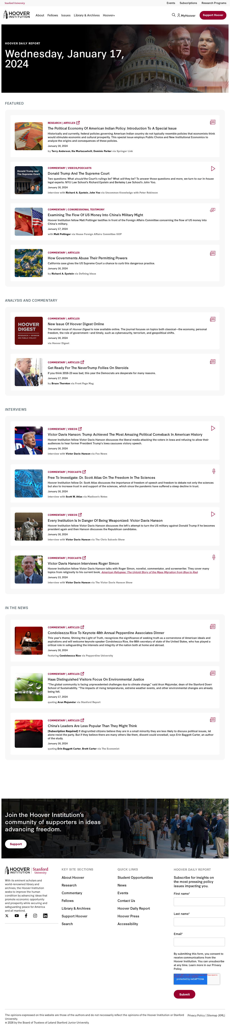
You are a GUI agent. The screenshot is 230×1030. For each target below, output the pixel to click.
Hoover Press (128, 915)
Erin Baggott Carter (69, 748)
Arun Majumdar (67, 702)
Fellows (52, 15)
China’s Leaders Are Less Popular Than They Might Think (52, 714)
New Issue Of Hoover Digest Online (35, 314)
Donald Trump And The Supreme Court (37, 164)
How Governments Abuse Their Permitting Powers (45, 247)
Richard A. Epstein (77, 192)
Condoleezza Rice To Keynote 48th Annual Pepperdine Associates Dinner (64, 621)
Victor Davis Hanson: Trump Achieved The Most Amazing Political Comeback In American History (83, 423)
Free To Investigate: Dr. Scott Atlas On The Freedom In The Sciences (61, 466)
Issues (66, 15)
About (40, 15)
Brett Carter (89, 748)
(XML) (221, 1015)
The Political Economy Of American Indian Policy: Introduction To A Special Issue (71, 117)
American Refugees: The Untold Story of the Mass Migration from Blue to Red (149, 572)
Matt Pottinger (62, 234)
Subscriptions (188, 3)
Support (16, 844)
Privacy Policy (196, 1015)
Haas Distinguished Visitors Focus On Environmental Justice (55, 668)
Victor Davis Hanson (78, 453)
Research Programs (214, 3)
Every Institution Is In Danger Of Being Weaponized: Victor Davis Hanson (64, 509)
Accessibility (128, 923)
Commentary (72, 892)
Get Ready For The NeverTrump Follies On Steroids (48, 355)
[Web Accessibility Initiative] (15, 3)
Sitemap (212, 1015)
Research (69, 884)
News (122, 884)
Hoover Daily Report (22, 43)
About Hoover (73, 877)
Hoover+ (109, 15)
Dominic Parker (102, 151)
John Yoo (94, 192)
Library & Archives (87, 15)
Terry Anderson (61, 151)
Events (171, 3)
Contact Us (126, 900)
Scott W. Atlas (74, 496)
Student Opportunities (135, 877)
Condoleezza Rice (70, 655)
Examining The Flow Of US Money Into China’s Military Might (52, 205)
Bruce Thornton (61, 383)
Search (67, 923)
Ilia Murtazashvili (82, 151)
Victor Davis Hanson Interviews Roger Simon (43, 552)
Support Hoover (213, 15)
